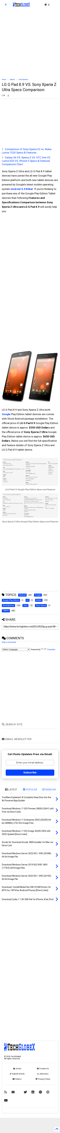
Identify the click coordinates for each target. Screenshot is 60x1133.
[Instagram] (47, 1092)
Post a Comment (9, 642)
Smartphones (23, 79)
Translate (51, 649)
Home (4, 79)
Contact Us (44, 1069)
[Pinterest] (40, 1092)
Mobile (12, 79)
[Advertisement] (30, 44)
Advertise (43, 1074)
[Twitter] (25, 1092)
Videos (18, 1079)
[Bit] (6, 1100)
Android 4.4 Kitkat (22, 188)
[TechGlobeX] (21, 5)
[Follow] (13, 1092)
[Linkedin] (33, 1092)
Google (6, 414)
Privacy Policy (43, 1079)
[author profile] (8, 95)
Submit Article (18, 1074)
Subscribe (30, 772)
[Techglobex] (5, 1092)
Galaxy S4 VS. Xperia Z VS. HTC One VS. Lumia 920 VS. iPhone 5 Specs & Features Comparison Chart (26, 161)
